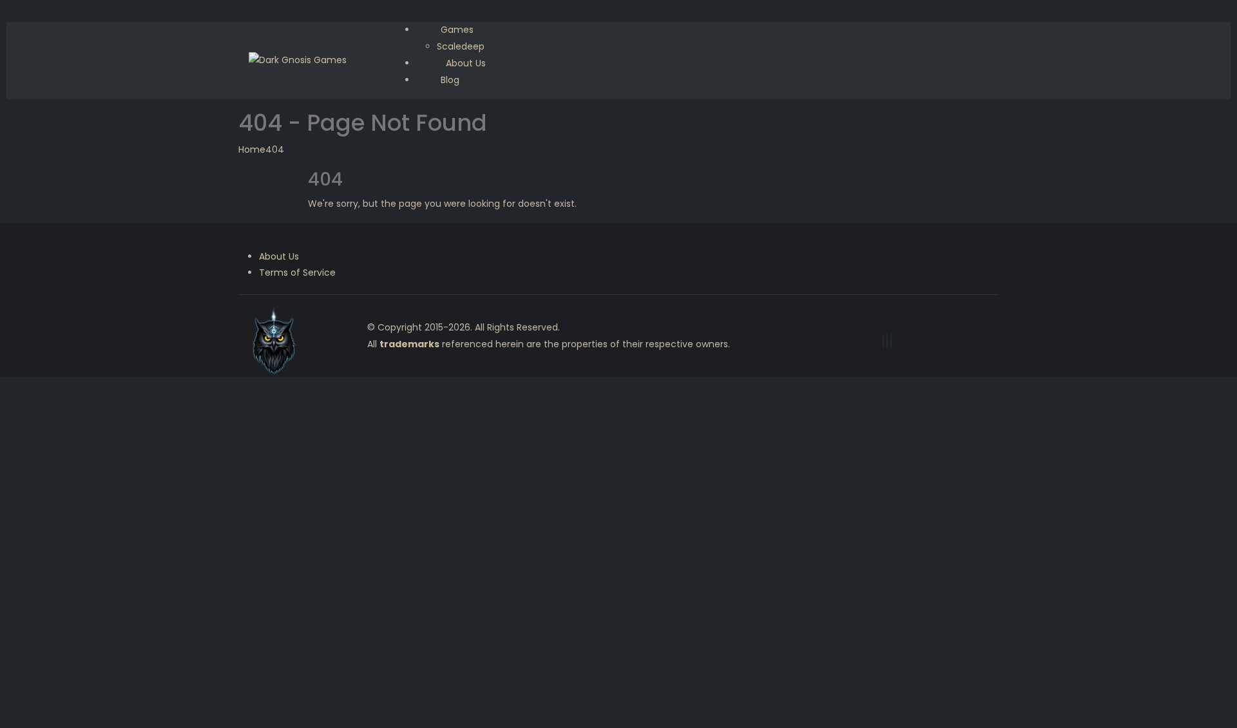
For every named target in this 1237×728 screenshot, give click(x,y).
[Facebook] (883, 341)
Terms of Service (297, 272)
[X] (887, 341)
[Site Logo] (298, 59)
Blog (450, 79)
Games (457, 29)
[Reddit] (891, 341)
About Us (279, 256)
